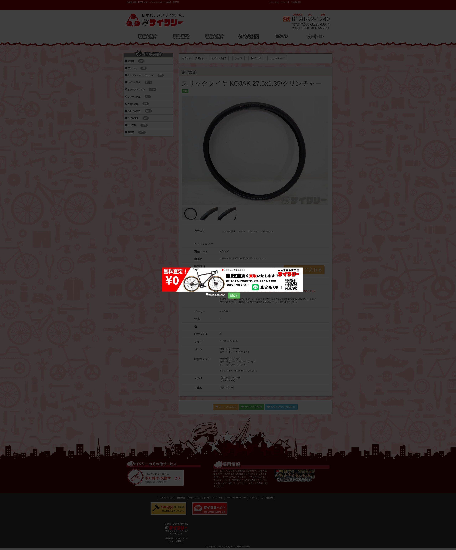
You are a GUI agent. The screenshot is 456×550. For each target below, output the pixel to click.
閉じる (234, 295)
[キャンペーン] (232, 280)
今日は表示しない (216, 295)
